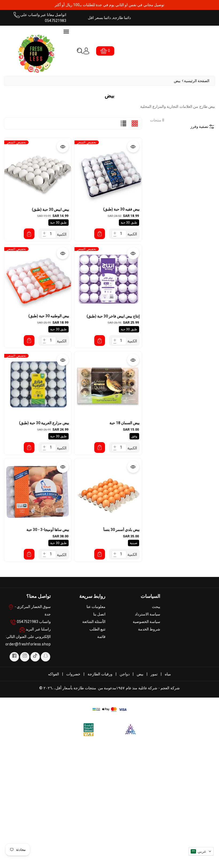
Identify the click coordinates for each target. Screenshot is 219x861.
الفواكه (53, 674)
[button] (80, 51)
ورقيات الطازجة (100, 674)
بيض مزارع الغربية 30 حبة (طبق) (44, 423)
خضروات (73, 674)
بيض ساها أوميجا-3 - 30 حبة (47, 529)
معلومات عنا (96, 606)
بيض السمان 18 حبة (125, 423)
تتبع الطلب (97, 629)
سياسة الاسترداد (148, 614)
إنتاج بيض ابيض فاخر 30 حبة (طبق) (113, 316)
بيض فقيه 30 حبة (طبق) (121, 209)
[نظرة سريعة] (133, 146)
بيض (140, 674)
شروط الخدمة (149, 629)
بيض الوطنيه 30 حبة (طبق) (48, 316)
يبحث (156, 606)
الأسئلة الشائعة (94, 621)
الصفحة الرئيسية (197, 81)
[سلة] (99, 233)
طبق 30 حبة (129, 222)
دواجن (125, 674)
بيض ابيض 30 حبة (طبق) (50, 209)
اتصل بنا (99, 614)
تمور (154, 674)
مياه (168, 674)
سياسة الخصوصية (147, 621)
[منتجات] (108, 171)
